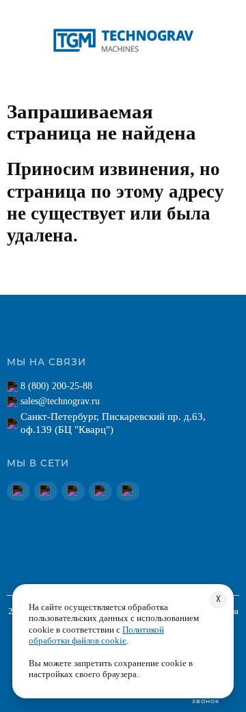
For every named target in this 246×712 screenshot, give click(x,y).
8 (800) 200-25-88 (56, 386)
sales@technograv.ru (60, 401)
